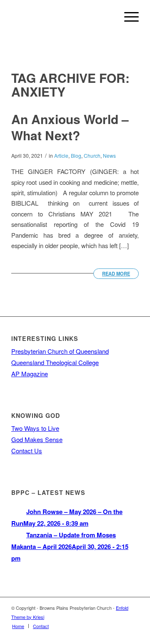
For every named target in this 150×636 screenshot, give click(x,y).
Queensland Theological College (55, 362)
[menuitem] (108, 16)
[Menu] (127, 16)
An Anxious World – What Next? (70, 127)
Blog (76, 155)
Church (92, 155)
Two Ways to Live (35, 428)
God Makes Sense (36, 439)
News (109, 155)
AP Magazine (29, 373)
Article (61, 155)
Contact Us (26, 450)
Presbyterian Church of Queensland (60, 351)
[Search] (108, 16)
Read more (116, 273)
